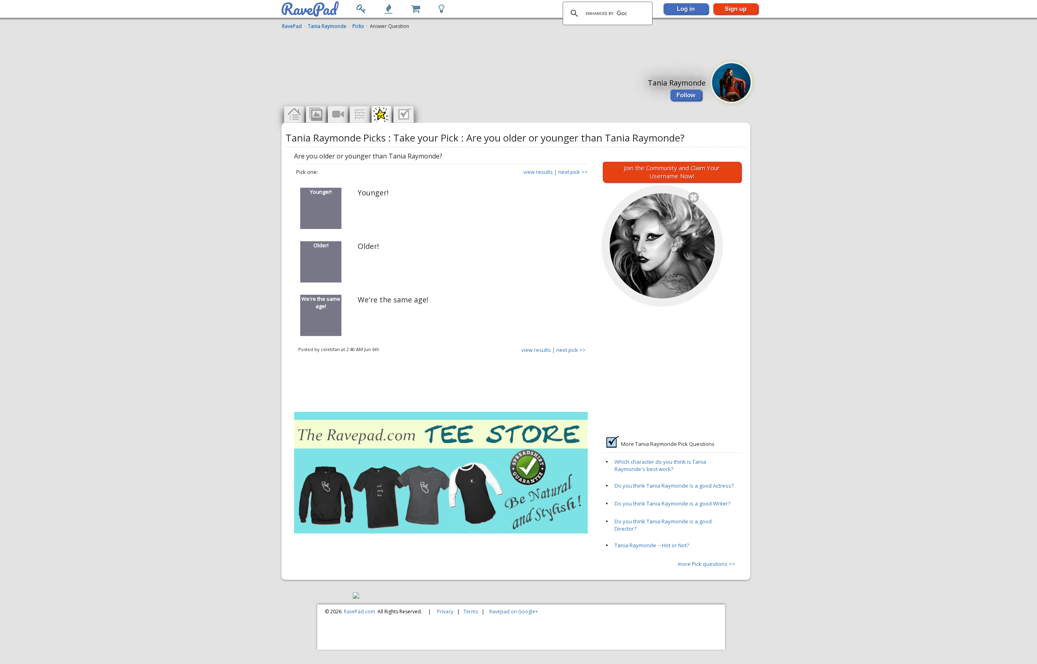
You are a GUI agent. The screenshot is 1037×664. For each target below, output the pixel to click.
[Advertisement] (516, 50)
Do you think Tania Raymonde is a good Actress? (674, 485)
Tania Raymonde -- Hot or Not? (652, 545)
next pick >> (573, 172)
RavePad (292, 26)
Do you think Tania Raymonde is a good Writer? (672, 503)
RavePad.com (359, 611)
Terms (470, 611)
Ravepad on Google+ (513, 611)
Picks (358, 26)
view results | (540, 172)
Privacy (445, 611)
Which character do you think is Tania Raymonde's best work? (660, 465)
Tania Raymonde (327, 26)
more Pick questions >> (706, 564)
